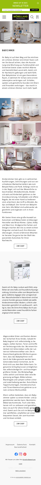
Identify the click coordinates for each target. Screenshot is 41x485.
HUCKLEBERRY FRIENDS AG (23, 477)
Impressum (10, 444)
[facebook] (16, 455)
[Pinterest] (24, 455)
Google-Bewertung (29, 459)
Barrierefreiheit (20, 447)
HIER (20, 464)
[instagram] (20, 455)
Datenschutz (22, 444)
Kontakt (32, 444)
